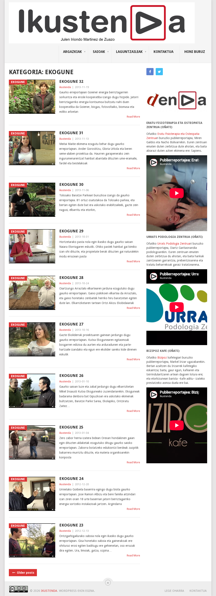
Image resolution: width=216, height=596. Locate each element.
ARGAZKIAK (72, 52)
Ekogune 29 (71, 231)
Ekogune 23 (71, 525)
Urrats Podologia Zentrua (173, 243)
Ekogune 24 (71, 478)
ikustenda (65, 87)
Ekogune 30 (71, 184)
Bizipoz (162, 357)
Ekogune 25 (71, 427)
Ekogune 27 (71, 324)
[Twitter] (159, 71)
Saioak (99, 52)
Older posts (25, 572)
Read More (133, 116)
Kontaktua (163, 52)
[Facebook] (150, 71)
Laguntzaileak (129, 52)
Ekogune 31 (71, 133)
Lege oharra (174, 590)
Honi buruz (194, 52)
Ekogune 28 (71, 277)
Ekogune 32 (71, 81)
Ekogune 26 (71, 375)
